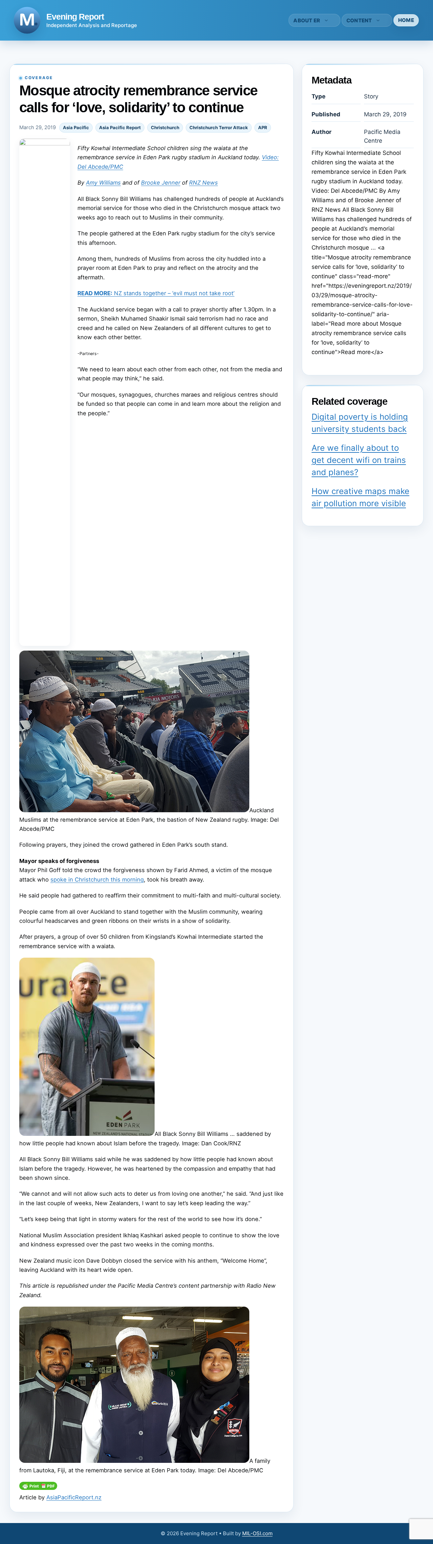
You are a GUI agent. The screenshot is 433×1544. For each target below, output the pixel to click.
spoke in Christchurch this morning (97, 879)
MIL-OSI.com (257, 1533)
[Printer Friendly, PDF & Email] (38, 1487)
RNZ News (203, 182)
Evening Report (75, 16)
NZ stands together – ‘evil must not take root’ (155, 293)
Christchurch (165, 127)
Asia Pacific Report (120, 127)
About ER (306, 20)
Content (359, 20)
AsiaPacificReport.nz (73, 1497)
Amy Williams (103, 182)
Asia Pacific (76, 127)
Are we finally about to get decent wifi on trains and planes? (359, 460)
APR (262, 127)
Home (406, 20)
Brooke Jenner (160, 182)
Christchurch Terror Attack (218, 127)
